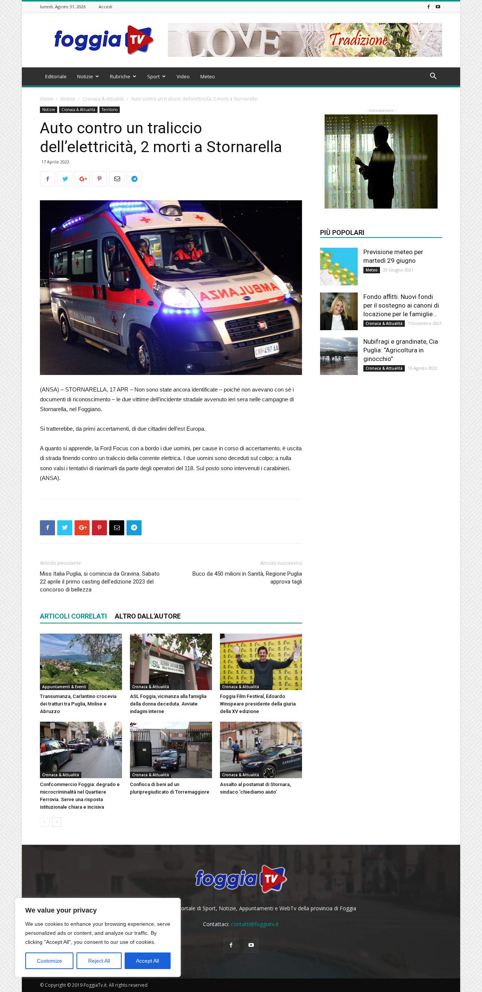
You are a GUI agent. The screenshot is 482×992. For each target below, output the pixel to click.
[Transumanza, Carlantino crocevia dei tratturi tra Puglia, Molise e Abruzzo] (81, 662)
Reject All (99, 961)
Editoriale (56, 76)
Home (46, 99)
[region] (98, 937)
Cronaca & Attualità (103, 99)
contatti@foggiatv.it (255, 924)
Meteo (207, 76)
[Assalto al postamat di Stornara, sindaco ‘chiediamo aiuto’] (261, 750)
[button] (433, 77)
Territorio (109, 109)
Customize (49, 961)
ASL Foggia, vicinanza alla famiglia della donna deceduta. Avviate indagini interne (168, 703)
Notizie (85, 76)
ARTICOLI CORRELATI (73, 616)
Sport (153, 76)
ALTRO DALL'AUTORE (148, 616)
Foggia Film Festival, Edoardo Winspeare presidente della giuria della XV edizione (258, 703)
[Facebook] (428, 7)
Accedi (105, 6)
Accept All (147, 961)
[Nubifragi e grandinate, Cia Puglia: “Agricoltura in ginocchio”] (339, 356)
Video (183, 76)
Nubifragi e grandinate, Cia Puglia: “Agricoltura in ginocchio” (400, 350)
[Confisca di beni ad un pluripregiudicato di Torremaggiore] (171, 750)
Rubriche (120, 76)
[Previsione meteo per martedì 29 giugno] (339, 266)
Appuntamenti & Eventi (64, 686)
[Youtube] (438, 7)
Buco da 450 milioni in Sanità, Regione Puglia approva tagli (247, 577)
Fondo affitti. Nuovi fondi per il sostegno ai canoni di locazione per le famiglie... (401, 305)
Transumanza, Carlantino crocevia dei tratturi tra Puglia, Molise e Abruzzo (78, 703)
